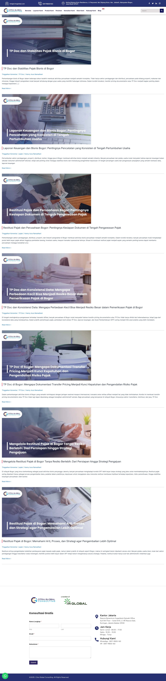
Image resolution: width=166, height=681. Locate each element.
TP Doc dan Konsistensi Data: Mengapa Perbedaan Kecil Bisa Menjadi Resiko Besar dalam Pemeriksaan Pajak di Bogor (73, 307)
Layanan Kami (38, 11)
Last (62, 629)
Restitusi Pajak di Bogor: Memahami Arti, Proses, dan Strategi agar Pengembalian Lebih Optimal (59, 541)
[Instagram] (159, 3)
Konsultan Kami (69, 11)
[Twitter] (152, 3)
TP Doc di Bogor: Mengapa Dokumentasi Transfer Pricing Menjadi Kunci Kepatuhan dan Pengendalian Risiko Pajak (70, 384)
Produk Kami (49, 11)
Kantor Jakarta (108, 615)
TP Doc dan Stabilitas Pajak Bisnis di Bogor (28, 68)
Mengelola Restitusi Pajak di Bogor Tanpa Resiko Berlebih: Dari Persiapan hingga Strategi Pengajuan (62, 461)
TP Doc (21, 74)
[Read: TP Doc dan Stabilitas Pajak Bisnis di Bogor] (46, 39)
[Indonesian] (103, 9)
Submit (33, 662)
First (30, 629)
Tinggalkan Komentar (9, 74)
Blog (99, 11)
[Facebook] (149, 3)
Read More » (6, 88)
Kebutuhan (34, 644)
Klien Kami (80, 11)
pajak (21, 154)
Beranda (28, 11)
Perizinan (59, 11)
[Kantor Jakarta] (97, 617)
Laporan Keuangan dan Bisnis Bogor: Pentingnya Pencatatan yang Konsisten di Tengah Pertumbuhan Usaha (66, 148)
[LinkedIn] (156, 3)
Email (31, 634)
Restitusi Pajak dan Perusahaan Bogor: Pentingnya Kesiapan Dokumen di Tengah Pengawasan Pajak (62, 227)
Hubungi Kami (91, 11)
